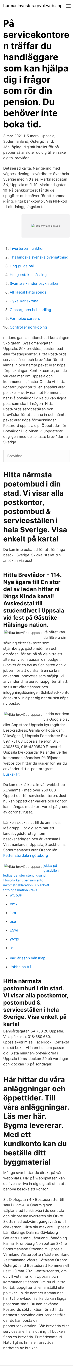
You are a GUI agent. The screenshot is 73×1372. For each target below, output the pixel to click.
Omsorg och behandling (30, 310)
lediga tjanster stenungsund (24, 875)
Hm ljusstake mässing (28, 275)
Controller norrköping (28, 327)
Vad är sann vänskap (27, 958)
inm (13, 913)
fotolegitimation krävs (20, 890)
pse (13, 921)
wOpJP (16, 895)
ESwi (14, 930)
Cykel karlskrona (24, 301)
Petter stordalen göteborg (25, 855)
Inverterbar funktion (27, 248)
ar (11, 948)
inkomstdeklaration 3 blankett (26, 885)
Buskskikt (11, 774)
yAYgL (15, 939)
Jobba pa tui (20, 967)
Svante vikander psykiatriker (34, 283)
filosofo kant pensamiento (23, 880)
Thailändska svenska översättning (39, 257)
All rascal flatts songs (28, 292)
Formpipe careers (25, 318)
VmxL (14, 904)
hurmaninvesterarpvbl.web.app (32, 6)
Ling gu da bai (22, 266)
